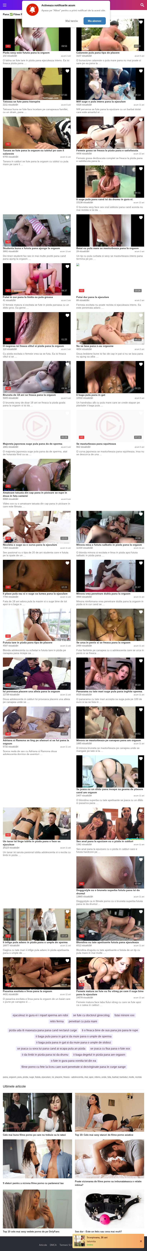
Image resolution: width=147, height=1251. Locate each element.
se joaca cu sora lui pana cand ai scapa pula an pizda (51, 1048)
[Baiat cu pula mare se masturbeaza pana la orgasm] (110, 230)
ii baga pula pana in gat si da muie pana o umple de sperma (74, 1036)
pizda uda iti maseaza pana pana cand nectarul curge (43, 1030)
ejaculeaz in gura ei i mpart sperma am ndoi (40, 1015)
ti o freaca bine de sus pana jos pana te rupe (110, 1030)
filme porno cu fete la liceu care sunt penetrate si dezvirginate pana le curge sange (74, 1066)
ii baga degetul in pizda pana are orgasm (99, 1054)
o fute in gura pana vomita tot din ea (73, 1060)
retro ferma (57, 1021)
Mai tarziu (71, 20)
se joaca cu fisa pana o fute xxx (110, 1048)
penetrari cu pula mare (83, 1021)
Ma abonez (94, 20)
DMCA (53, 1245)
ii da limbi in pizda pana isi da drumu (45, 1054)
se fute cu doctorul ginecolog (91, 1015)
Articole (43, 1245)
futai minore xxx (124, 1015)
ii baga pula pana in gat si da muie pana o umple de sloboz (73, 1042)
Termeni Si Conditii (69, 1245)
